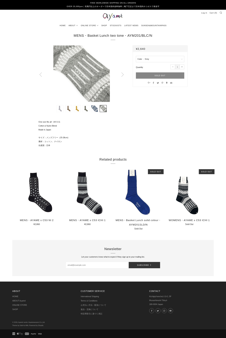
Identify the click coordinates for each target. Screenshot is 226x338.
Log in (204, 13)
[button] (60, 108)
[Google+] (149, 83)
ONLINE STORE (88, 25)
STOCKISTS (115, 25)
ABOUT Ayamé (19, 301)
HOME (63, 25)
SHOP (104, 25)
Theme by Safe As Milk (20, 325)
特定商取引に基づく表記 (91, 314)
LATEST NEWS (131, 25)
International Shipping (90, 296)
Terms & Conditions (89, 301)
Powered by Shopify (36, 325)
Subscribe (143, 265)
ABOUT (72, 25)
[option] (81, 73)
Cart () (213, 13)
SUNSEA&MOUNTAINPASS (153, 25)
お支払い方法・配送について (93, 305)
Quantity (139, 67)
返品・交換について (89, 309)
